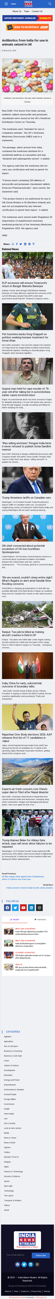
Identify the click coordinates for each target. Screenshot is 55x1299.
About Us (16, 11)
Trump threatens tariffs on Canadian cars (26, 498)
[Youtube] (23, 907)
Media (6, 1133)
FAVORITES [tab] (41, 919)
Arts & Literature (11, 1046)
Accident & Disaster (25, 953)
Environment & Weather (14, 1090)
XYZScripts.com (40, 1297)
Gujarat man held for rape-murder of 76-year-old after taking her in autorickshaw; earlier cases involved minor (26, 392)
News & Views (10, 1138)
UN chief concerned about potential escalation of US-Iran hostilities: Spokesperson (23, 549)
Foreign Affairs (10, 1099)
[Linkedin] (31, 907)
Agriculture (8, 1041)
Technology (9, 1191)
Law (5, 1118)
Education (8, 1075)
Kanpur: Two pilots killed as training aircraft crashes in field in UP (23, 633)
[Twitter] (15, 907)
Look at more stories (12, 1128)
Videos (7, 1205)
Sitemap (47, 1291)
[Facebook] (7, 907)
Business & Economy (13, 1051)
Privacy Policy (36, 1291)
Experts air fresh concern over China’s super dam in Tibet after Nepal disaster (25, 790)
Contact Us (37, 11)
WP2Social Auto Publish (17, 1297)
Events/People (10, 1094)
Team (26, 11)
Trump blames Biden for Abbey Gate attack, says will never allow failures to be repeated (27, 843)
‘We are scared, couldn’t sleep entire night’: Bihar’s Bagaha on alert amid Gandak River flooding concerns (27, 581)
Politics (7, 1152)
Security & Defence (12, 1176)
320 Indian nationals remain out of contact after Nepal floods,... (32, 956)
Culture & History (11, 1065)
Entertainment (10, 1085)
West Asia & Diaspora (25, 929)
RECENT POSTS (11, 1157)
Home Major (9, 1114)
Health (18, 964)
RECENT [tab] (16, 919)
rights (6, 1167)
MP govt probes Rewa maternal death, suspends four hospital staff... (31, 968)
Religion (7, 1162)
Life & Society (9, 1123)
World (6, 1210)
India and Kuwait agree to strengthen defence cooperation (30, 945)
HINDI (13, 4)
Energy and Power (12, 1080)
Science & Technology (13, 1171)
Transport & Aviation (12, 1200)
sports (6, 1181)
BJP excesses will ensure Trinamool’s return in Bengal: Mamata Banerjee (24, 284)
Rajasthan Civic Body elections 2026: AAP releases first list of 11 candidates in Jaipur (27, 738)
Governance (9, 1104)
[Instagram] (39, 907)
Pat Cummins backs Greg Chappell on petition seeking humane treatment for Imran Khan (25, 337)
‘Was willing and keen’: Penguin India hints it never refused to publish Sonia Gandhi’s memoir (26, 446)
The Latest (8, 1196)
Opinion (7, 1147)
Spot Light (8, 1186)
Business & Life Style (13, 1056)
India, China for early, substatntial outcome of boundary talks (22, 684)
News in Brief (9, 1143)
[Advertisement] (24, 1000)
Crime (6, 1061)
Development (9, 1070)
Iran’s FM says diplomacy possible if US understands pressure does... (31, 933)
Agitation (7, 1037)
